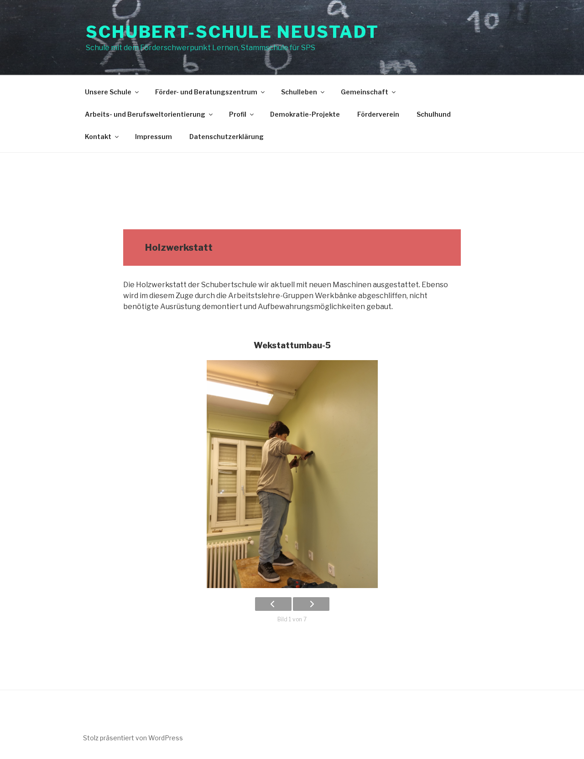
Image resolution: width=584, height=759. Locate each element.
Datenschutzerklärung (226, 136)
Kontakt (98, 136)
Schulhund (434, 114)
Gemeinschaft (364, 92)
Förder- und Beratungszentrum (206, 92)
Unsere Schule (108, 92)
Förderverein (378, 114)
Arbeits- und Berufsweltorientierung (145, 114)
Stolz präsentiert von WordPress (133, 738)
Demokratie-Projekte (305, 114)
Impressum (153, 136)
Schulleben (299, 92)
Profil (237, 114)
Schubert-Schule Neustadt (232, 32)
